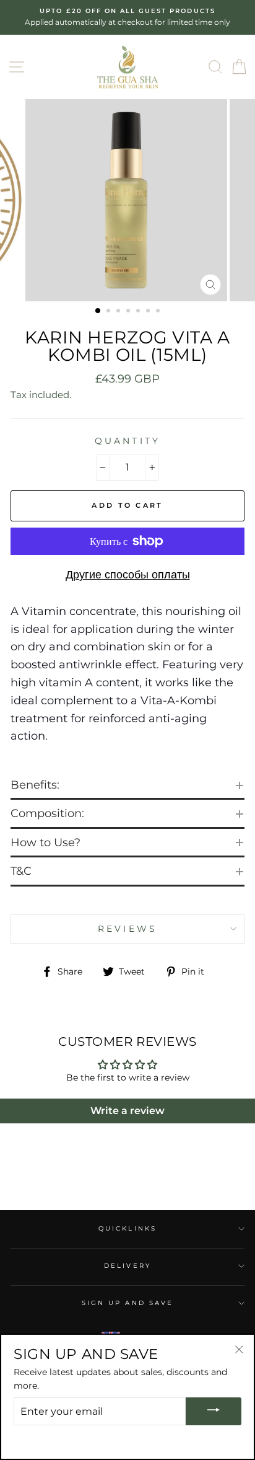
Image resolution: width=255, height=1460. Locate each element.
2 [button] (109, 312)
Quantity (127, 441)
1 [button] (98, 311)
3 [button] (119, 312)
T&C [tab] (21, 871)
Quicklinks (127, 1228)
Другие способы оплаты (128, 575)
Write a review (127, 1111)
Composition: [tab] (47, 813)
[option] (127, 17)
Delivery (127, 1266)
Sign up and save (127, 1303)
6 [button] (149, 312)
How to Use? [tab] (45, 842)
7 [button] (159, 312)
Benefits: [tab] (35, 785)
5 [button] (139, 312)
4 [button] (129, 312)
